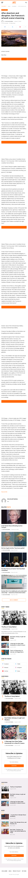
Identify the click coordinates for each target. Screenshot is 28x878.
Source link (4, 492)
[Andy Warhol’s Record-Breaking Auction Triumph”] (14, 517)
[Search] (26, 2)
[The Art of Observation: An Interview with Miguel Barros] (5, 652)
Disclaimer (4, 871)
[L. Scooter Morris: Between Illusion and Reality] (5, 816)
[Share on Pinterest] (20, 26)
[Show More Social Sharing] (25, 26)
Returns (24, 871)
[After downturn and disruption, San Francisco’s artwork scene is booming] (14, 38)
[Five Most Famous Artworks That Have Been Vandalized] (14, 560)
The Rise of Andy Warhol (8, 627)
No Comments (5, 23)
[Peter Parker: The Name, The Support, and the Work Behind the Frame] (5, 831)
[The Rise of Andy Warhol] (14, 618)
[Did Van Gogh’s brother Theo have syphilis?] (14, 539)
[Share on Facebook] (5, 26)
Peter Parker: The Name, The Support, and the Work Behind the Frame (18, 831)
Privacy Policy (13, 770)
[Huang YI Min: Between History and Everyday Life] (5, 824)
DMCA (10, 871)
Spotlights (4, 9)
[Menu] (2, 2)
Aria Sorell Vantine (9, 21)
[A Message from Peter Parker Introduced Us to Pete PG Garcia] (5, 645)
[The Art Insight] (14, 2)
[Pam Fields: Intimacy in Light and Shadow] (5, 638)
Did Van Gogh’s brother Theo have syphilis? (13, 548)
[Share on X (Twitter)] (12, 26)
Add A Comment (14, 599)
